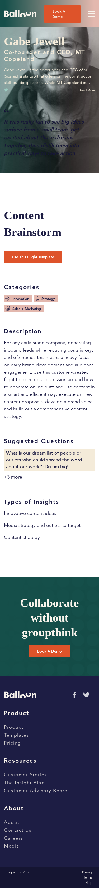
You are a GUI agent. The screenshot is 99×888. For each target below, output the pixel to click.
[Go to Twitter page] (86, 694)
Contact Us (17, 830)
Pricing (12, 743)
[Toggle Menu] (91, 14)
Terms (87, 877)
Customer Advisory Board (36, 790)
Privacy (87, 872)
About (11, 822)
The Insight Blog (24, 782)
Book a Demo (58, 14)
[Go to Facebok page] (73, 694)
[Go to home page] (20, 13)
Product (13, 727)
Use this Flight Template (33, 257)
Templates (16, 735)
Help (88, 883)
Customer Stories (25, 774)
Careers (13, 838)
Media (11, 846)
